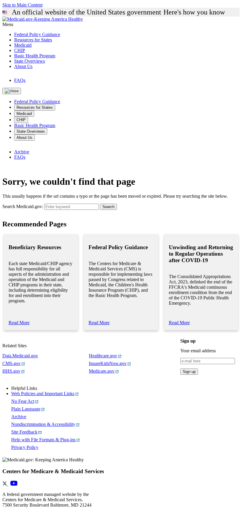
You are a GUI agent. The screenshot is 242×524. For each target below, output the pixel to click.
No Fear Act (22, 401)
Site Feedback (24, 431)
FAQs (19, 80)
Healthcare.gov (103, 355)
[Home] (42, 19)
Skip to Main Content (22, 4)
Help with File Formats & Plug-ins (43, 439)
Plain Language (25, 408)
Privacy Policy (24, 447)
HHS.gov (11, 371)
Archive (21, 151)
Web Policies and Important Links (42, 393)
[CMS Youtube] (13, 484)
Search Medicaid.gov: (22, 206)
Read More (19, 322)
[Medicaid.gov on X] (5, 484)
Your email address (198, 350)
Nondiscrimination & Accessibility (43, 424)
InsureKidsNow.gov (108, 363)
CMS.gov (11, 363)
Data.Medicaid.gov (20, 355)
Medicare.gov (102, 371)
